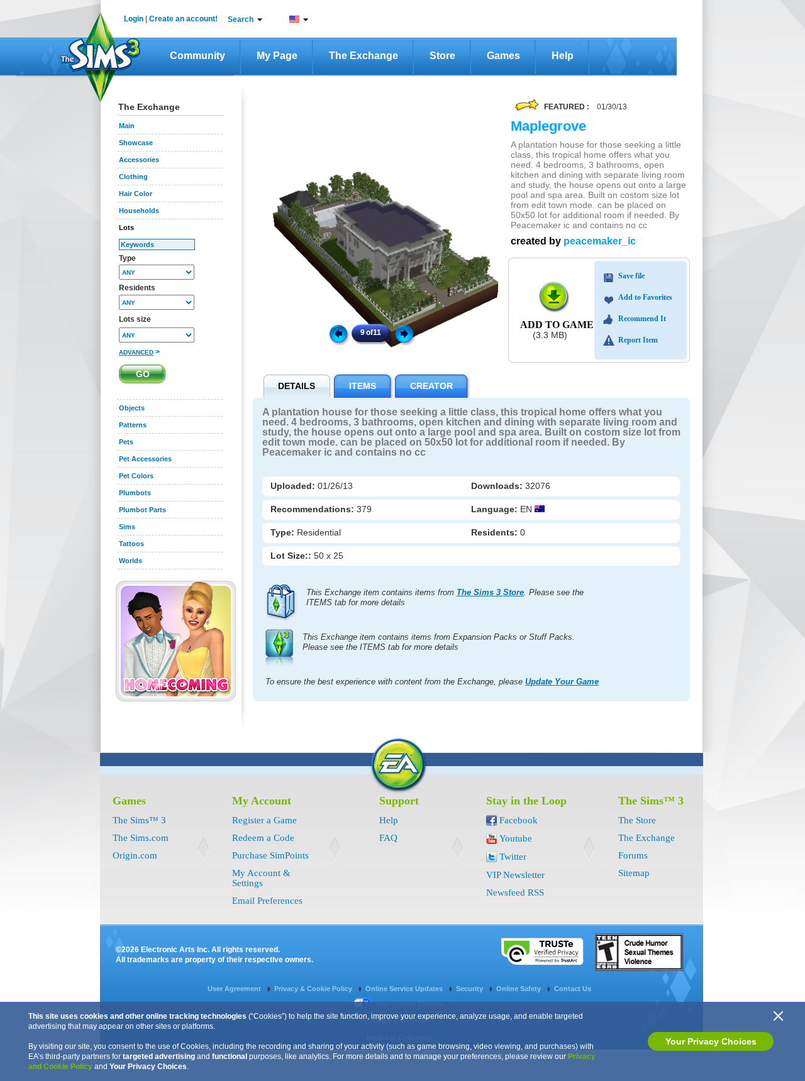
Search (240, 19)
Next (406, 333)
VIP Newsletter (515, 875)
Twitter (512, 857)
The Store (637, 820)
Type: (283, 532)
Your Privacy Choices (711, 1041)
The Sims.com (141, 838)
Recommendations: (313, 509)
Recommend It (642, 318)
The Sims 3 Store (490, 592)
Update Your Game (562, 681)
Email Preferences (267, 901)
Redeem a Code (263, 838)
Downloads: (498, 486)
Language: (495, 509)
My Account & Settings (261, 878)
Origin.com (135, 855)
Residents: (495, 532)
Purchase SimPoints (270, 855)
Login (133, 18)
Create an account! (183, 18)
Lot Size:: (292, 556)
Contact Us (572, 988)
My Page (277, 55)
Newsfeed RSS (515, 892)
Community (197, 55)
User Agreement (235, 988)
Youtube (515, 838)
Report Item (638, 340)
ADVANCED (136, 352)
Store (442, 55)
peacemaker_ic (600, 241)
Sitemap (634, 873)
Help (563, 55)
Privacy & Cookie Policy (314, 988)
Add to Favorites (645, 297)
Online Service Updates (405, 988)
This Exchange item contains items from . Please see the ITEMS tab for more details (445, 597)
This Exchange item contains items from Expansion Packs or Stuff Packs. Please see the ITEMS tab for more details (439, 642)
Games (503, 55)
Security (470, 988)
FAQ (388, 838)
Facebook (518, 820)
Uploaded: (294, 486)
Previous (337, 333)
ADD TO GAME (557, 324)
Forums (633, 855)
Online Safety (519, 988)
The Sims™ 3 (139, 820)
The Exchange (363, 55)
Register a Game (264, 820)
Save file (631, 276)
